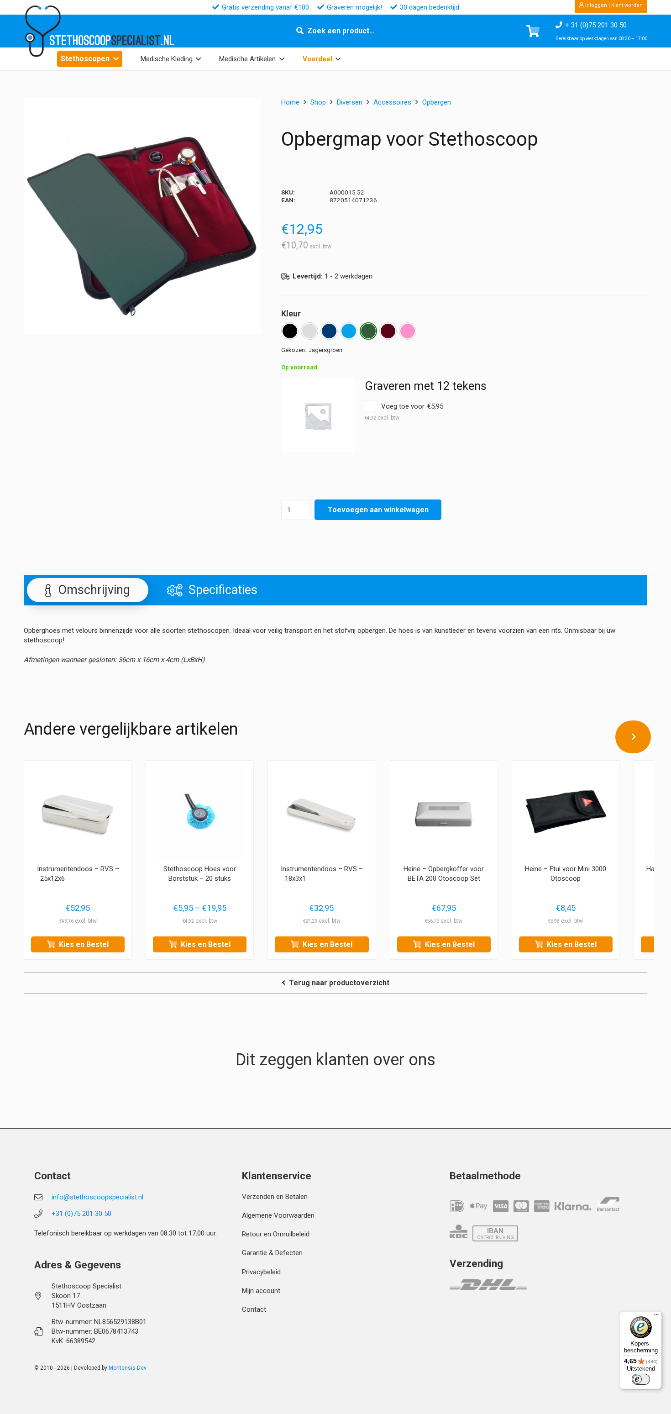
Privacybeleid (261, 1272)
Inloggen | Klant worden (613, 5)
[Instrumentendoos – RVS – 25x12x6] (78, 814)
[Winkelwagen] (533, 31)
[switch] (641, 1379)
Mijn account (261, 1291)
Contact (254, 1309)
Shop (318, 102)
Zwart (290, 331)
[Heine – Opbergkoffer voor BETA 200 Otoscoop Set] (444, 814)
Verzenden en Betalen (275, 1197)
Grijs (309, 331)
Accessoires (392, 102)
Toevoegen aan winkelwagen (378, 509)
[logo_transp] (42, 31)
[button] (116, 58)
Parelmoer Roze (407, 331)
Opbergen (436, 102)
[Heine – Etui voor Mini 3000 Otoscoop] (566, 814)
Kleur (291, 313)
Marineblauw (329, 331)
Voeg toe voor (404, 411)
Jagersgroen (368, 331)
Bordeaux (388, 331)
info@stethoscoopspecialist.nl (97, 1197)
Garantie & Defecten (272, 1253)
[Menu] (656, 1316)
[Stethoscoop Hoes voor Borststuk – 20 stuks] (199, 814)
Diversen (349, 102)
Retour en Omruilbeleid (275, 1234)
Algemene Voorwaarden (278, 1215)
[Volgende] (633, 736)
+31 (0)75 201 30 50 (81, 1213)
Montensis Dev (128, 1368)
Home (290, 102)
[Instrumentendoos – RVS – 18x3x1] (321, 814)
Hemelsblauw (348, 331)
